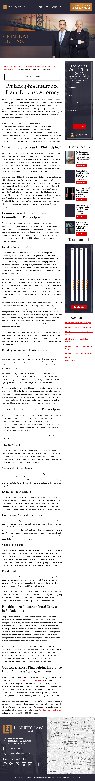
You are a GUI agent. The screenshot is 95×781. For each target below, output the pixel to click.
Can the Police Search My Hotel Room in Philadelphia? (82, 174)
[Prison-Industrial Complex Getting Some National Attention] (70, 193)
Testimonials (64, 7)
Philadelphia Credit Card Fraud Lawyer (79, 327)
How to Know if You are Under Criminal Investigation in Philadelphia (84, 225)
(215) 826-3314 (14, 748)
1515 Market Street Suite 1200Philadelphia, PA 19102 (19, 741)
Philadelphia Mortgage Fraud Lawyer (78, 353)
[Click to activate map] (71, 745)
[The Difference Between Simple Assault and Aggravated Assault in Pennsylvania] (70, 157)
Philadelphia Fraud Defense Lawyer (78, 323)
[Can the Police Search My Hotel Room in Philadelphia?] (70, 176)
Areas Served (54, 7)
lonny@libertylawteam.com (19, 753)
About (33, 7)
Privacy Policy (75, 777)
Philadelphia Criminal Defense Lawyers (25, 66)
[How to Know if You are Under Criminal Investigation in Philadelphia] (70, 227)
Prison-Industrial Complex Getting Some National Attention (83, 191)
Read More (81, 166)
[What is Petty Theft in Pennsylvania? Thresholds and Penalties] (70, 210)
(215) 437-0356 (81, 8)
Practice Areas (40, 7)
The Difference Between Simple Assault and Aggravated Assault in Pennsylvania (83, 156)
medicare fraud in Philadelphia (31, 680)
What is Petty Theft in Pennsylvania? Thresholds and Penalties (83, 208)
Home (26, 7)
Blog (48, 7)
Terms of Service (55, 777)
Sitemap (66, 777)
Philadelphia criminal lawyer (50, 710)
